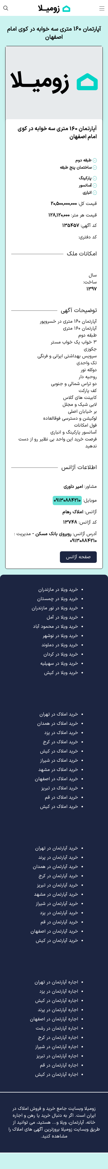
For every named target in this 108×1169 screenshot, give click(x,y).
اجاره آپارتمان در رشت (57, 1028)
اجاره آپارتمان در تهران (56, 982)
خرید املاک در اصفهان (56, 779)
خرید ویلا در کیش (61, 672)
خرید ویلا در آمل (62, 617)
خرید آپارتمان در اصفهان (54, 931)
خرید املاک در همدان (57, 723)
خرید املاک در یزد (61, 732)
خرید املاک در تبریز (59, 788)
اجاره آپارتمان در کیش (56, 1000)
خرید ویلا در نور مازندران (55, 608)
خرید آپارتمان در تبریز (57, 885)
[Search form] (5, 7)
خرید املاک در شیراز (59, 760)
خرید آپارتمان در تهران (56, 848)
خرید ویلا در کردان (60, 654)
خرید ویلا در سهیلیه (59, 663)
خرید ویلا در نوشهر (60, 635)
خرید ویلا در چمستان (57, 598)
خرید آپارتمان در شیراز (57, 903)
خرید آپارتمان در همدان (55, 866)
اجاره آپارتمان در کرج (58, 1037)
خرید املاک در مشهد (58, 769)
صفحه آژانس (78, 557)
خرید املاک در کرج (60, 742)
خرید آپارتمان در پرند (58, 857)
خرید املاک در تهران (58, 714)
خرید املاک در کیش (59, 751)
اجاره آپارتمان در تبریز (57, 1056)
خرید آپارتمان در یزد (59, 913)
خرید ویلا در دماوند (59, 645)
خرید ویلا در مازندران (58, 589)
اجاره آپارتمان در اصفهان (54, 1019)
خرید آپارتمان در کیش (57, 940)
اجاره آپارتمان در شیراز (56, 1046)
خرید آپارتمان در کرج (58, 876)
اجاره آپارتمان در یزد (58, 991)
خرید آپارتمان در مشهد (56, 894)
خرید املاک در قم (61, 797)
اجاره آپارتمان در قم (59, 1065)
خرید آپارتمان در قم (59, 922)
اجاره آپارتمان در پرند (58, 1009)
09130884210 (67, 500)
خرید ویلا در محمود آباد (55, 626)
